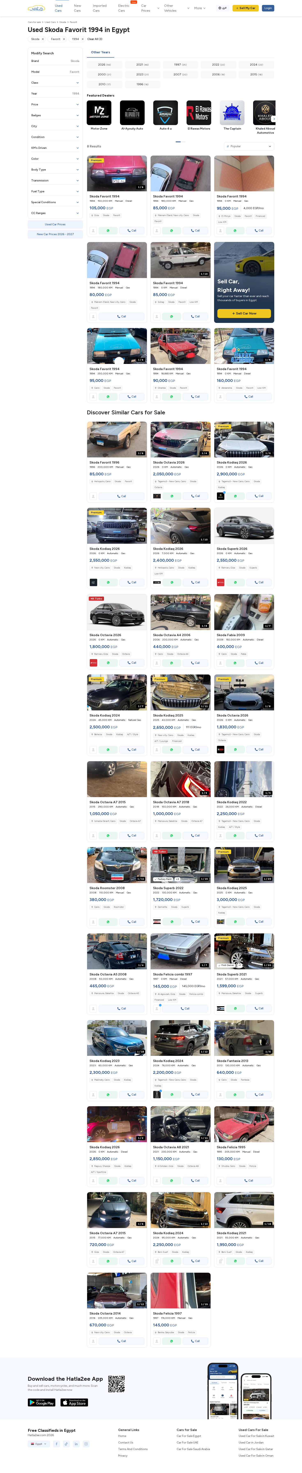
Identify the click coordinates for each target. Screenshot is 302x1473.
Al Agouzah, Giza (166, 994)
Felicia (252, 1166)
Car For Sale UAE (187, 1442)
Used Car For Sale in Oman (256, 1455)
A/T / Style (132, 734)
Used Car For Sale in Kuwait (256, 1436)
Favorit (116, 215)
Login (268, 8)
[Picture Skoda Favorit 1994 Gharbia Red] (180, 346)
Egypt (39, 1443)
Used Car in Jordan (251, 1442)
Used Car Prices (55, 224)
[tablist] (180, 52)
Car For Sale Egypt (189, 1436)
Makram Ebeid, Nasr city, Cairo (173, 215)
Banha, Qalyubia (166, 1332)
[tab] (100, 52)
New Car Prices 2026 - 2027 (55, 234)
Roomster (119, 907)
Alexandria (226, 388)
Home (122, 1436)
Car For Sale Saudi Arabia (193, 1449)
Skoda (106, 215)
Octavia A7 (135, 821)
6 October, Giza (165, 1166)
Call (133, 230)
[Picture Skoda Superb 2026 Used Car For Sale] (244, 526)
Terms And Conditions (133, 1449)
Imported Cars (100, 8)
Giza (96, 215)
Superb (253, 567)
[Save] (142, 160)
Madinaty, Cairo (102, 1080)
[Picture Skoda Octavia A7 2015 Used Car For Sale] (117, 779)
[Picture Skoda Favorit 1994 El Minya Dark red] (244, 173)
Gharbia (162, 388)
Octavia (158, 487)
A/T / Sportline (98, 1172)
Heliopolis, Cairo (102, 481)
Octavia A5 (133, 993)
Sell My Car (247, 8)
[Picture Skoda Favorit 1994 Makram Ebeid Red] (180, 173)
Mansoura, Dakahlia (167, 821)
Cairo (96, 388)
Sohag (161, 302)
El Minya (225, 216)
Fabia (243, 654)
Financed (260, 216)
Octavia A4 (182, 654)
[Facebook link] (56, 1444)
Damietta (162, 907)
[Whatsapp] (108, 230)
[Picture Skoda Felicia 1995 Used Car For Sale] (244, 1124)
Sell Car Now (246, 313)
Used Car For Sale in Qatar (256, 1449)
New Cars (77, 8)
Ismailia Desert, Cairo (104, 821)
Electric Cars (127, 8)
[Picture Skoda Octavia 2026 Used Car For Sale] (117, 612)
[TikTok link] (66, 1444)
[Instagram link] (86, 1444)
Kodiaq (221, 487)
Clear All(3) (94, 39)
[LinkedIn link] (76, 1444)
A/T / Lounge (161, 741)
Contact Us (125, 1442)
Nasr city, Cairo (165, 735)
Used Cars (58, 8)
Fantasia (245, 1080)
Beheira (98, 734)
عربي (224, 7)
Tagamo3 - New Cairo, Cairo (235, 821)
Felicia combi (196, 994)
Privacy (122, 1455)
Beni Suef (163, 1252)
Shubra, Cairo (228, 1166)
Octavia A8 (193, 1166)
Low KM (222, 222)
